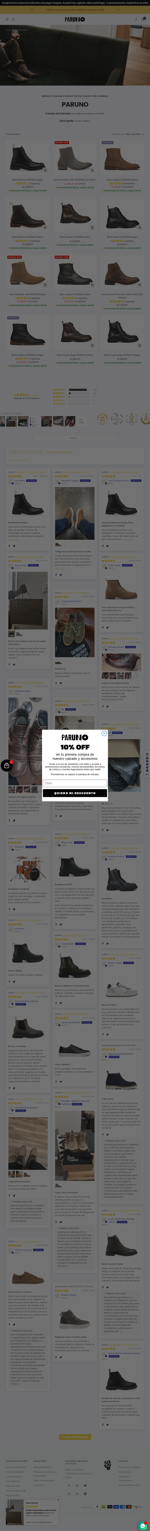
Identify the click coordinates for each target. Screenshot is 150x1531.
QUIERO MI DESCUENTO (75, 793)
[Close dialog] (104, 733)
